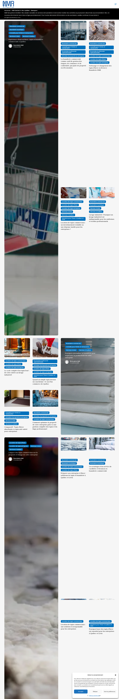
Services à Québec (29, 36)
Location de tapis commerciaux (100, 56)
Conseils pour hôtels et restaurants (21, 33)
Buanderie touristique (16, 30)
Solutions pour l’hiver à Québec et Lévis (73, 218)
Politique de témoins (94, 695)
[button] (115, 675)
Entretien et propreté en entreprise (73, 56)
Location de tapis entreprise (99, 62)
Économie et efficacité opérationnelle (69, 52)
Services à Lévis (15, 36)
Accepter (80, 691)
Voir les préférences (109, 691)
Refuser (95, 691)
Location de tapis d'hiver (98, 59)
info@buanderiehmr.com (12, 17)
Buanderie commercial (17, 26)
